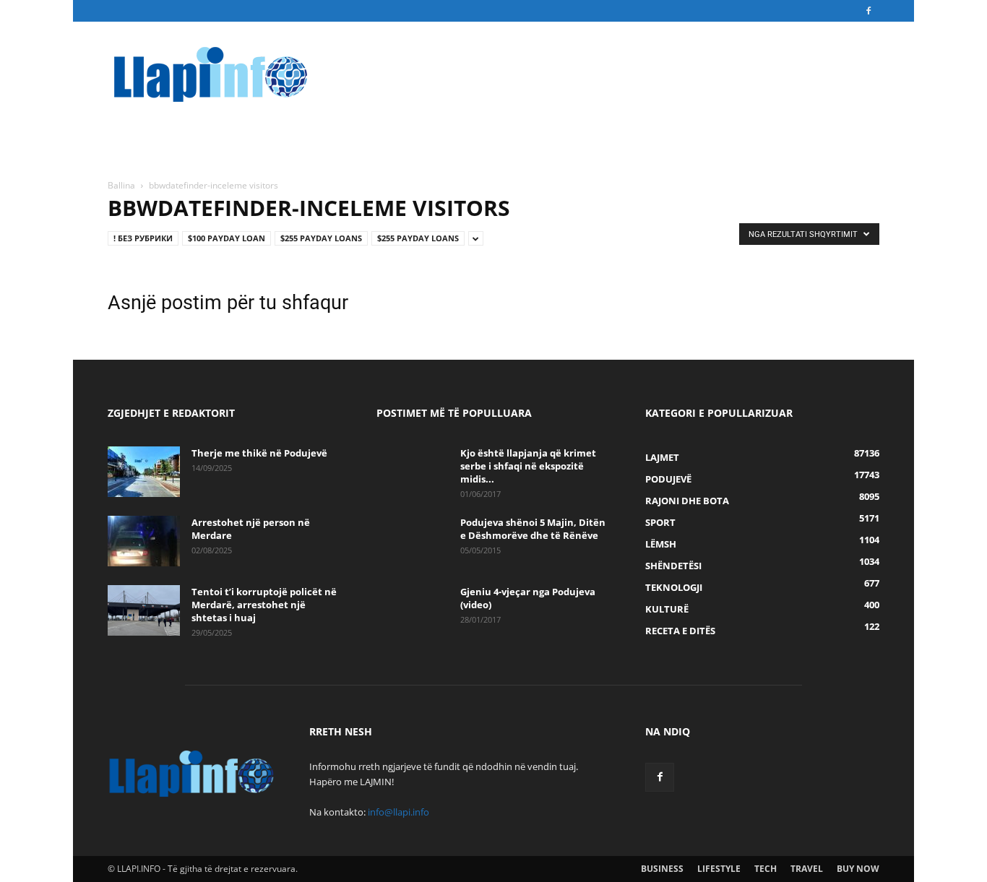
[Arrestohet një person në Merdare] (144, 541)
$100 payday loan (226, 238)
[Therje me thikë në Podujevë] (144, 471)
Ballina (121, 185)
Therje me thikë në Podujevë (259, 452)
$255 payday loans (321, 238)
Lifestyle (719, 868)
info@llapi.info (398, 811)
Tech (765, 868)
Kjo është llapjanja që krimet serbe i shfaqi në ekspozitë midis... (528, 465)
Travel (806, 868)
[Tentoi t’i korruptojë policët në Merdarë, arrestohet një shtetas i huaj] (144, 610)
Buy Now (858, 868)
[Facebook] (868, 11)
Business (662, 868)
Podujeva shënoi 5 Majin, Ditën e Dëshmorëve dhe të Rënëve (532, 529)
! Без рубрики (143, 238)
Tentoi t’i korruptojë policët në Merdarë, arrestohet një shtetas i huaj (264, 604)
